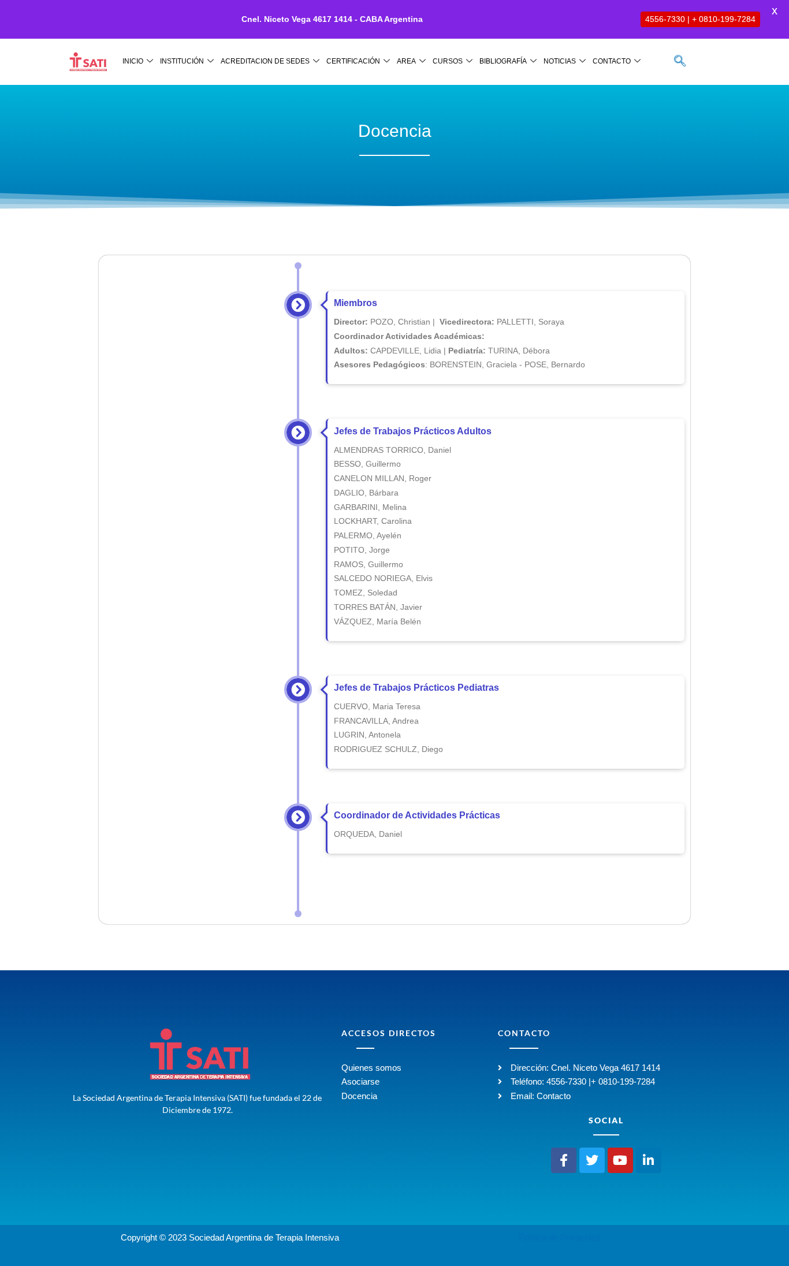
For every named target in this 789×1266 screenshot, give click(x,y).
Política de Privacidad (559, 1237)
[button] (679, 61)
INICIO (132, 61)
